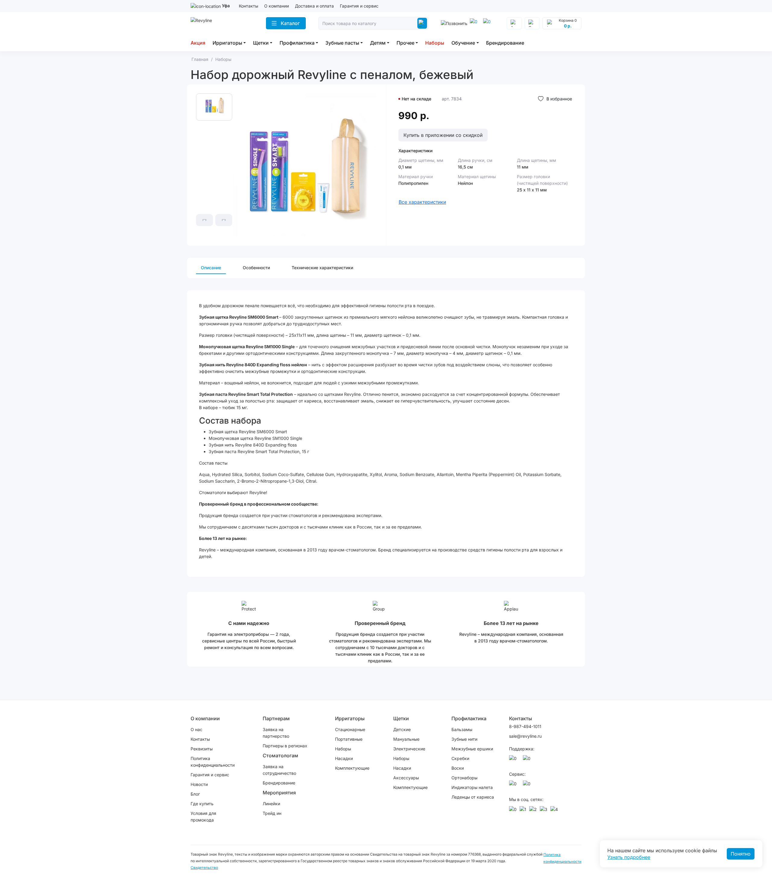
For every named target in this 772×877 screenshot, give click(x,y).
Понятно (741, 854)
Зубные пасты (342, 43)
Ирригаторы (227, 43)
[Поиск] (422, 23)
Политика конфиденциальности (213, 762)
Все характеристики (422, 202)
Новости (199, 784)
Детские (402, 729)
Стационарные (350, 729)
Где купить (202, 803)
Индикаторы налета (472, 787)
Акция (198, 43)
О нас (196, 729)
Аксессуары (406, 777)
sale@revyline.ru (525, 736)
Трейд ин (272, 813)
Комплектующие (352, 768)
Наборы (434, 43)
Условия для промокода (203, 816)
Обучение (463, 43)
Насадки (344, 758)
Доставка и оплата (314, 5)
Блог (195, 794)
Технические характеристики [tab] (322, 267)
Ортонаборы (464, 777)
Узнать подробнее (628, 857)
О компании (276, 5)
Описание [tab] (211, 267)
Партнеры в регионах (285, 745)
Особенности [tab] (256, 267)
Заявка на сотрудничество (279, 770)
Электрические (409, 748)
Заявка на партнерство (276, 733)
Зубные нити (464, 739)
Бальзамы (461, 729)
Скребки (460, 758)
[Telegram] (474, 23)
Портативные (348, 739)
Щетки (261, 43)
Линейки (271, 803)
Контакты (248, 5)
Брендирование (505, 43)
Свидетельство (204, 867)
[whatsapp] (488, 23)
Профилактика (297, 43)
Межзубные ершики (472, 748)
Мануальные (406, 739)
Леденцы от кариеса (472, 797)
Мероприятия (279, 793)
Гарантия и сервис (359, 5)
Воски (457, 768)
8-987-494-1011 (525, 726)
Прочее (405, 43)
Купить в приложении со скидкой (442, 135)
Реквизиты (202, 748)
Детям (378, 43)
